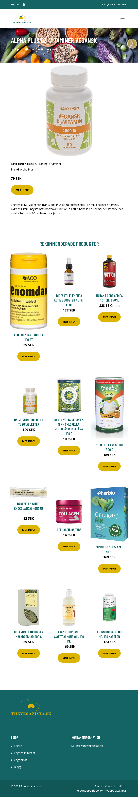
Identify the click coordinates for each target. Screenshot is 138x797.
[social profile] (23, 4)
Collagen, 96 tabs (69, 530)
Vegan (18, 746)
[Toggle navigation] (122, 18)
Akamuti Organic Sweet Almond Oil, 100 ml (69, 636)
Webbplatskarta (115, 790)
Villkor (122, 786)
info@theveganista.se (114, 4)
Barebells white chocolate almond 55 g (28, 508)
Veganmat (20, 760)
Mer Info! (22, 190)
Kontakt (110, 786)
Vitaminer (55, 164)
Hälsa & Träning (37, 164)
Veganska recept (24, 753)
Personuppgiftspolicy (89, 790)
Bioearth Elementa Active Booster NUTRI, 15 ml (69, 300)
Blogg (18, 767)
